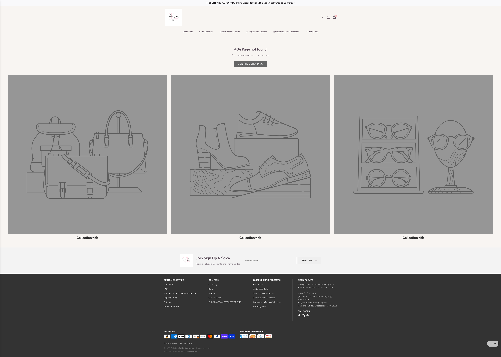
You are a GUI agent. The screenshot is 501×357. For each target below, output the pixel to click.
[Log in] (328, 17)
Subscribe (307, 260)
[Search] (322, 17)
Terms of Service (170, 343)
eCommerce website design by (176, 351)
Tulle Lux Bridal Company (182, 348)
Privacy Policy (186, 343)
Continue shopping (250, 64)
